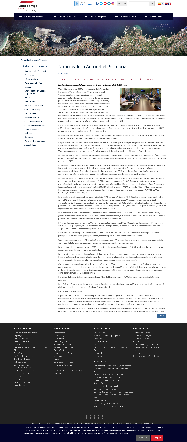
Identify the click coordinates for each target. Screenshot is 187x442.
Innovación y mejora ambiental (107, 377)
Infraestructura (100, 341)
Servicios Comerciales (63, 347)
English (166, 3)
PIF (55, 367)
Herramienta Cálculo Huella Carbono (110, 406)
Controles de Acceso (33, 121)
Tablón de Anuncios (32, 129)
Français (169, 3)
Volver (161, 315)
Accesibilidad (30, 145)
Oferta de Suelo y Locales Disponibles (35, 92)
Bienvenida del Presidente (35, 71)
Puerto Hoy (59, 335)
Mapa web (131, 423)
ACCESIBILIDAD (147, 423)
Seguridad (58, 356)
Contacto (28, 137)
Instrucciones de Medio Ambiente (108, 386)
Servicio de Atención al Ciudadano (148, 356)
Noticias (43, 60)
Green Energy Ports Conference (108, 403)
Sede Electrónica (31, 117)
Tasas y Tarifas (60, 350)
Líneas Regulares (61, 341)
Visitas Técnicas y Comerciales (146, 344)
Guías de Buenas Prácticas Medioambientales (113, 392)
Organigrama (30, 75)
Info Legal (38, 423)
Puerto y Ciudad (128, 16)
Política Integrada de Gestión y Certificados (112, 365)
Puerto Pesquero (98, 16)
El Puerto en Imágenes (143, 335)
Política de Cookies (113, 423)
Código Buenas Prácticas (35, 125)
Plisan (27, 97)
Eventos (137, 353)
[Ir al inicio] (119, 3)
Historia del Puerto (141, 332)
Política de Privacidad (59, 423)
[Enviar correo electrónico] (124, 3)
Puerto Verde (156, 16)
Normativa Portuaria (63, 364)
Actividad (98, 353)
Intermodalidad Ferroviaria (65, 353)
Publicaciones (30, 113)
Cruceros (137, 341)
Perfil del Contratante (33, 105)
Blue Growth (29, 101)
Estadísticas (59, 338)
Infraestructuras (31, 79)
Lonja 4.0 (97, 344)
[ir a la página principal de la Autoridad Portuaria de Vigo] (27, 6)
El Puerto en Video (141, 338)
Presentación (59, 332)
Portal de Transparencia (34, 141)
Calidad (27, 87)
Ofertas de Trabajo (32, 109)
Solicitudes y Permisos (63, 362)
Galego (162, 3)
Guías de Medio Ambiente (105, 389)
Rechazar (143, 438)
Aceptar (157, 438)
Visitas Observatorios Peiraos (146, 347)
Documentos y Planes (103, 400)
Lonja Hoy (98, 338)
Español (159, 3)
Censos (57, 359)
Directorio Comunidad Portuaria (68, 370)
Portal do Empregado (86, 423)
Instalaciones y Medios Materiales (108, 374)
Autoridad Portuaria (34, 16)
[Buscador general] (152, 3)
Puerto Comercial (67, 16)
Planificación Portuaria (34, 83)
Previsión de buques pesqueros (107, 335)
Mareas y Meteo (140, 350)
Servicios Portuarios (62, 344)
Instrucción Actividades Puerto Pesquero (111, 347)
